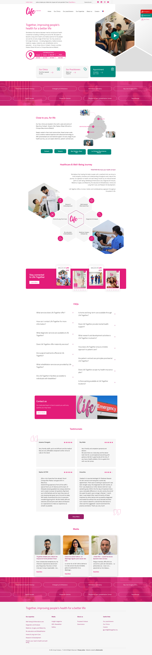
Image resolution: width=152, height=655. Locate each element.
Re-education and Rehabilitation (35, 631)
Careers (105, 627)
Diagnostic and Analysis (33, 625)
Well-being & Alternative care (35, 621)
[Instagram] (104, 2)
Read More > (58, 2)
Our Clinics (106, 624)
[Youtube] (108, 2)
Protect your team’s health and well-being (37, 641)
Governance (80, 624)
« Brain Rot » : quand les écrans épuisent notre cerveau (103, 558)
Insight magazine (57, 621)
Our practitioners (108, 621)
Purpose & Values (82, 621)
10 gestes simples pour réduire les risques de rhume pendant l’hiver (37, 2)
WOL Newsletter (57, 624)
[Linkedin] (101, 2)
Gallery (54, 627)
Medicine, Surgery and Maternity (36, 628)
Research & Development (33, 637)
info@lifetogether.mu (111, 629)
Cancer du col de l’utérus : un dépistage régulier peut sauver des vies (87, 2)
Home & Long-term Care (33, 634)
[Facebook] (98, 2)
